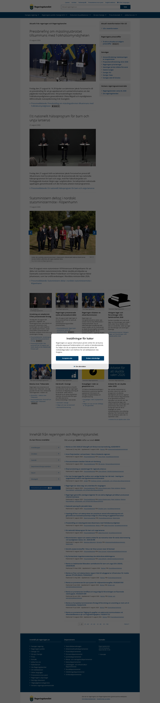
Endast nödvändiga (93, 358)
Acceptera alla (67, 358)
